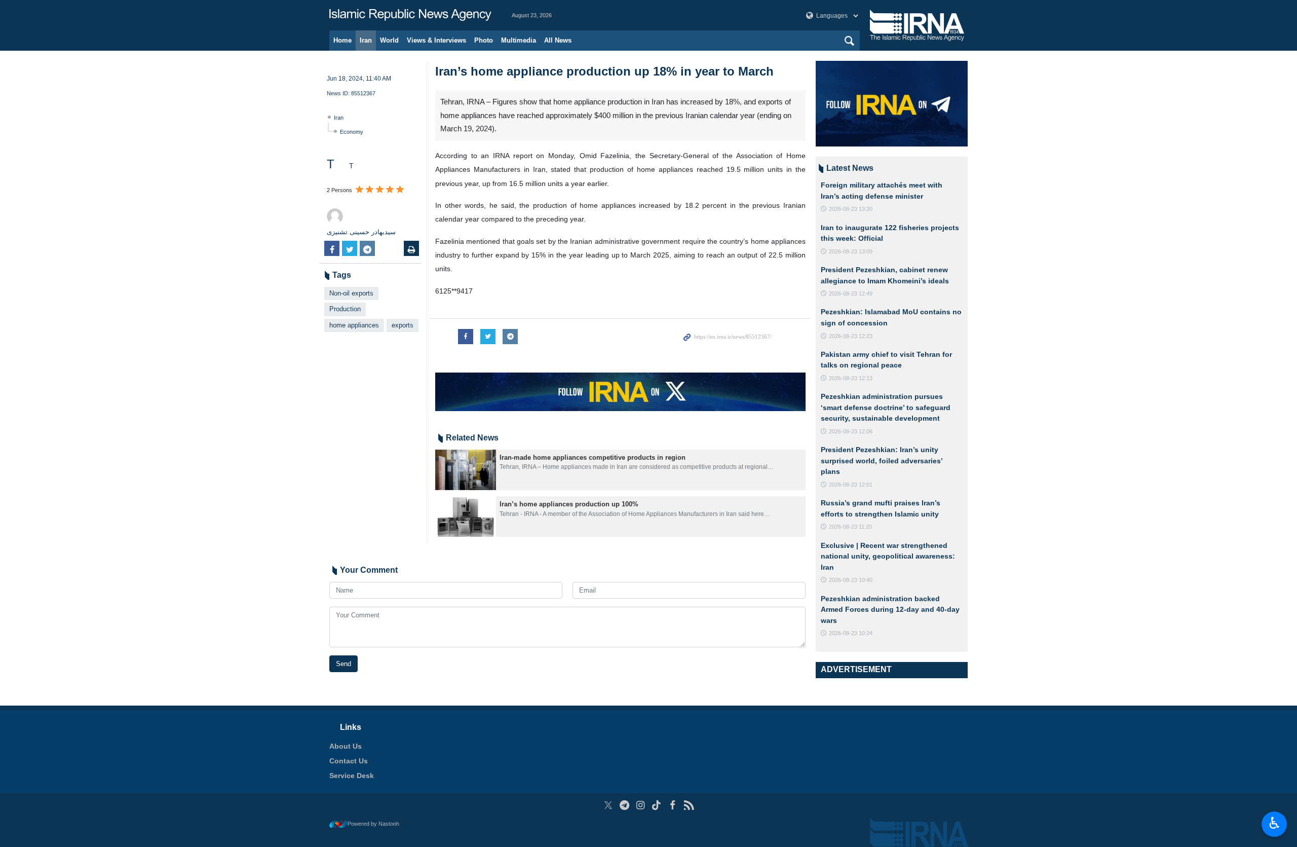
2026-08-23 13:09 (850, 251)
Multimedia (518, 40)
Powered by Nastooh (373, 824)
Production (345, 309)
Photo (483, 40)
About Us (345, 746)
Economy (351, 132)
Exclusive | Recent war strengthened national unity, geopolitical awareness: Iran (888, 556)
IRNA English (410, 15)
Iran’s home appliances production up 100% (569, 504)
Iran (366, 40)
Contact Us (348, 761)
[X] (608, 805)
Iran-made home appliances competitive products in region (592, 457)
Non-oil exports (351, 293)
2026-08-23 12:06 (850, 431)
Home (342, 40)
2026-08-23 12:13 (850, 378)
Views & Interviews (436, 40)
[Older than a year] (465, 470)
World (389, 40)
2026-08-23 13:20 (850, 209)
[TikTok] (657, 805)
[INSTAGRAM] (640, 805)
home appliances (354, 325)
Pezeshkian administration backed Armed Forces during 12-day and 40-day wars (890, 609)
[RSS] (689, 805)
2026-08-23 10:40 (850, 580)
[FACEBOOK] (672, 805)
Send (343, 664)
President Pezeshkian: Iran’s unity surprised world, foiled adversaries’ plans (881, 460)
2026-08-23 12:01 (850, 485)
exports (402, 325)
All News (557, 40)
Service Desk (351, 775)
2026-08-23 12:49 (850, 293)
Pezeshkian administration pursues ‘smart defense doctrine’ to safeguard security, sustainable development (885, 407)
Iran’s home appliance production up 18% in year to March (604, 71)
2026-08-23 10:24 (850, 633)
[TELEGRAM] (624, 805)
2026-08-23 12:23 (850, 336)
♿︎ (1274, 823)
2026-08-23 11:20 (850, 527)
